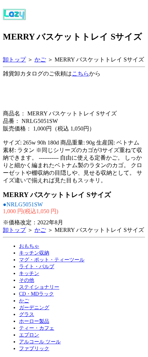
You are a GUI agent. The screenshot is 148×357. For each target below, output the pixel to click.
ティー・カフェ (36, 328)
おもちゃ (29, 246)
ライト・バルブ (36, 266)
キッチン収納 (34, 253)
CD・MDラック (36, 294)
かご (40, 59)
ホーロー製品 (34, 321)
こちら (80, 73)
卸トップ (14, 59)
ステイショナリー (39, 287)
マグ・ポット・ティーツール (51, 259)
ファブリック (34, 348)
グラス (26, 314)
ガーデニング (34, 307)
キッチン (29, 273)
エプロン (29, 335)
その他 (26, 280)
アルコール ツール (40, 341)
